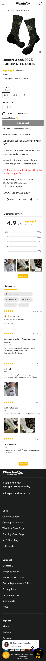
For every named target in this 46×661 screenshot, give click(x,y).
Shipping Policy (11, 571)
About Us (7, 626)
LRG (23, 95)
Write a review (23, 276)
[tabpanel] (23, 380)
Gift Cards (8, 546)
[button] (23, 232)
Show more (23, 463)
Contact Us (8, 565)
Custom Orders (10, 516)
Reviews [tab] (10, 286)
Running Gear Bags (13, 534)
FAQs (5, 607)
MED (15, 95)
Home (4, 11)
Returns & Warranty (13, 577)
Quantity (7, 102)
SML (6, 95)
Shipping (6, 78)
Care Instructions (11, 595)
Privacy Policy (10, 589)
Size (23, 88)
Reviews (6, 632)
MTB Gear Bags (10, 540)
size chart (10, 118)
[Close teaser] (32, 647)
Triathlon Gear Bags (13, 528)
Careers (6, 638)
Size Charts (8, 601)
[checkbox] (23, 305)
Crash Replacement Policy (16, 583)
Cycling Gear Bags (12, 522)
